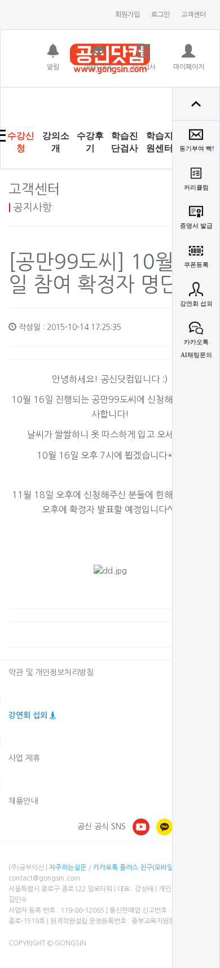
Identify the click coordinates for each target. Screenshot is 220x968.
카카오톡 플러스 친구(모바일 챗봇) (141, 867)
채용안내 (23, 801)
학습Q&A (98, 67)
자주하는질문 (67, 867)
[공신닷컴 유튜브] (141, 826)
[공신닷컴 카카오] (164, 826)
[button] (55, 142)
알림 (53, 67)
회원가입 (127, 14)
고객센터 (193, 14)
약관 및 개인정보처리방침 (51, 672)
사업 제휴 (24, 758)
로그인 (160, 14)
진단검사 (143, 67)
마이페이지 (188, 67)
